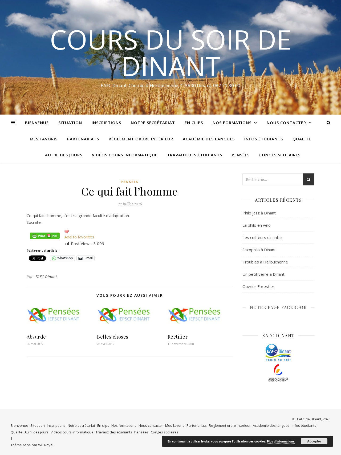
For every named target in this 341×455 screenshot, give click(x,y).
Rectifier (178, 337)
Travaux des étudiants (194, 154)
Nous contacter (286, 122)
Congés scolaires (280, 154)
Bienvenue (37, 122)
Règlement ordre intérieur (141, 138)
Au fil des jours (63, 154)
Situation (70, 122)
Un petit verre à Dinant (263, 274)
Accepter (314, 441)
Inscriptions (106, 122)
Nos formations (232, 122)
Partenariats (83, 138)
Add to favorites (79, 236)
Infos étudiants (263, 138)
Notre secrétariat (153, 122)
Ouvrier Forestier (258, 286)
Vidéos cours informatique (124, 154)
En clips (194, 122)
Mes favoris (44, 138)
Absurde (36, 337)
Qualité (302, 138)
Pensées (241, 154)
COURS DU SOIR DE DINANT (170, 52)
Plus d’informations (281, 441)
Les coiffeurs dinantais (262, 237)
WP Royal (45, 444)
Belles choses (112, 337)
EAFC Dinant (46, 276)
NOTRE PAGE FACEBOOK (278, 307)
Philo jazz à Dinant (259, 213)
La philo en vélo (256, 225)
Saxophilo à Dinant (259, 249)
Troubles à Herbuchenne (265, 262)
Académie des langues (209, 138)
